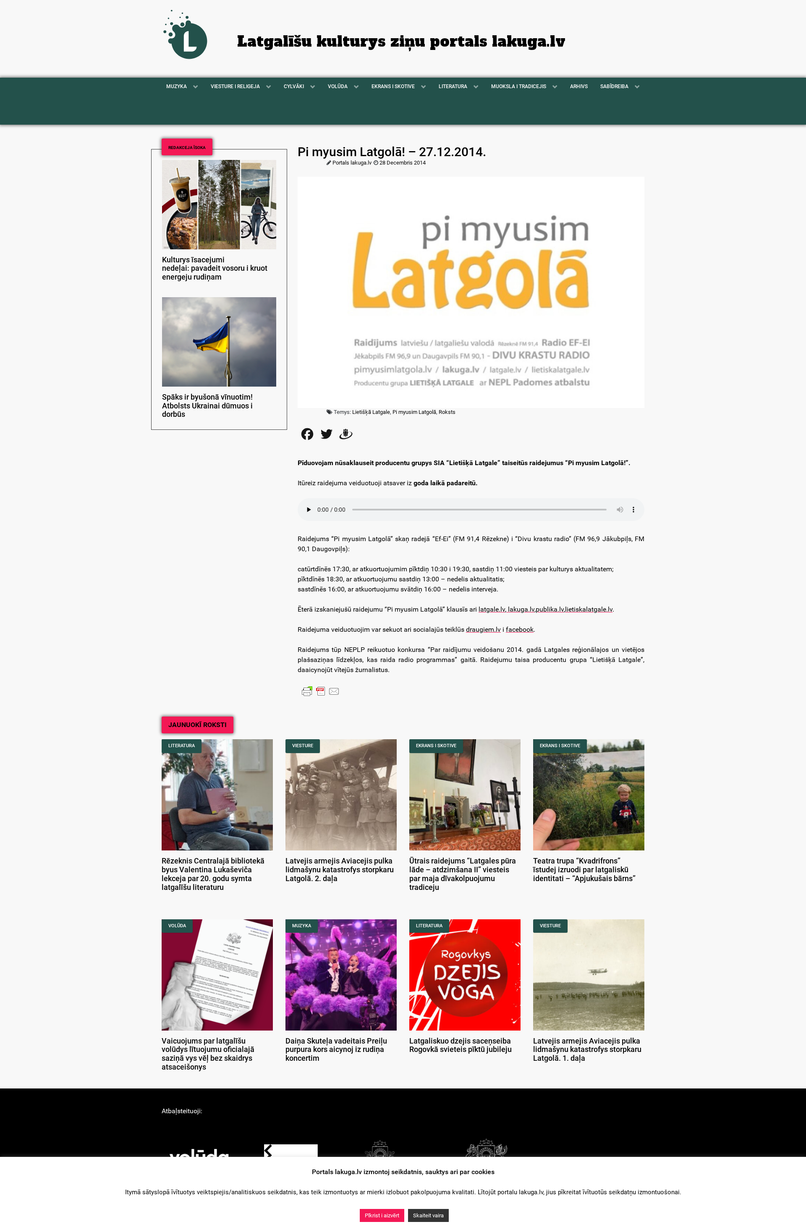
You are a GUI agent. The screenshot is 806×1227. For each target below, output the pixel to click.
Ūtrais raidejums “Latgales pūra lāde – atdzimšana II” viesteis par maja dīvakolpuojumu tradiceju (462, 874)
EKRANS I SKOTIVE (436, 745)
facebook (520, 629)
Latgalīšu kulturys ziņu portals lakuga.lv (401, 41)
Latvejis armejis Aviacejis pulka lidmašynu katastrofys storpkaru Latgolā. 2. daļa (339, 870)
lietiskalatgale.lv (588, 609)
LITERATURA (181, 745)
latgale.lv (492, 609)
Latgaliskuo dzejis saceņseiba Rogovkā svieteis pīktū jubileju (460, 1045)
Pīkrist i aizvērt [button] (382, 1215)
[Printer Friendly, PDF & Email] (321, 691)
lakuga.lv (520, 609)
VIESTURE (302, 745)
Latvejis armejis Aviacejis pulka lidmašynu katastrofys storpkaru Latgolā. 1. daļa (587, 1050)
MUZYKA (301, 926)
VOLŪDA (177, 926)
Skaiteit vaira (428, 1215)
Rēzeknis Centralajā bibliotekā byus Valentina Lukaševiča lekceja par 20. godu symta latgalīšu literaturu (213, 874)
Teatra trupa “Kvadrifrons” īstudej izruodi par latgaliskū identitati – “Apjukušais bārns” (584, 870)
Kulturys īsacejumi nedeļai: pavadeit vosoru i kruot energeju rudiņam (214, 269)
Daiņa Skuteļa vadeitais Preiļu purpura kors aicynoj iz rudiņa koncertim (336, 1050)
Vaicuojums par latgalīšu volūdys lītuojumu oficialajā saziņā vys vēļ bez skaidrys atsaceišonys (208, 1054)
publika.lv (550, 609)
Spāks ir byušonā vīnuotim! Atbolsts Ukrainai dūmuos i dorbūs (207, 406)
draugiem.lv (483, 629)
